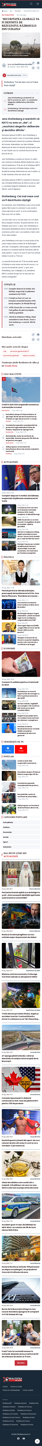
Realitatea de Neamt (9, 1407)
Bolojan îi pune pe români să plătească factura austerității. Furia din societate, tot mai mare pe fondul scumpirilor (28, 548)
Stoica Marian (34, 889)
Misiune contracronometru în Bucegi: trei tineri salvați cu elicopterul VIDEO (19, 975)
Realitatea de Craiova (23, 1421)
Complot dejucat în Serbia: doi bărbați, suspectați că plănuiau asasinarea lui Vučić (22, 291)
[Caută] (31, 4)
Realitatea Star (34, 1403)
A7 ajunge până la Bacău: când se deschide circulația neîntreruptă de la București (20, 1058)
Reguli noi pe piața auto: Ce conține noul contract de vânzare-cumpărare (28, 718)
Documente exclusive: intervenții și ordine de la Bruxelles (28, 605)
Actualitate (18, 11)
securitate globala (11, 355)
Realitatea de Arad (28, 1417)
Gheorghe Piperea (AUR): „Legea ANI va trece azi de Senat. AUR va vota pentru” (28, 628)
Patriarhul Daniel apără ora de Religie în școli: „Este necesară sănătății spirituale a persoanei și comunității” (21, 895)
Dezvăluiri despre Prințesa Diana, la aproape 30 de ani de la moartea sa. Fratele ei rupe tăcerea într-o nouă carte (21, 417)
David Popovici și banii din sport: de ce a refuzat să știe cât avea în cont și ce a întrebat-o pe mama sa (21, 1143)
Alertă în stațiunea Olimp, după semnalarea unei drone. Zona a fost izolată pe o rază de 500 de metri (22, 321)
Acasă (5, 11)
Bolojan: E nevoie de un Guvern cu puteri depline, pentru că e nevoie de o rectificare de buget (28, 641)
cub (4, 351)
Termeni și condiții (16, 1386)
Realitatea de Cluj (8, 1421)
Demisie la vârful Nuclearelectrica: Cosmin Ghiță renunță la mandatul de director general (28, 731)
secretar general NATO (19, 351)
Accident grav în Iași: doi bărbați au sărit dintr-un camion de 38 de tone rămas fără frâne (19, 1227)
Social (8, 421)
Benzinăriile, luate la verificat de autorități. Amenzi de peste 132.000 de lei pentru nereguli (22, 438)
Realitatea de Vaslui (27, 1424)
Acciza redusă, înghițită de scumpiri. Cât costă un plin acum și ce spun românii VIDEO (28, 706)
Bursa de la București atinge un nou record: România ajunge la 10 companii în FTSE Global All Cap (20, 1312)
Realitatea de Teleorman (10, 1424)
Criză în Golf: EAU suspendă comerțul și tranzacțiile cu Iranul (20, 406)
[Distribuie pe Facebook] (38, 63)
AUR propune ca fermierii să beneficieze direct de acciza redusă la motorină (22, 449)
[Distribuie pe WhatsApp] (33, 68)
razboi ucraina (29, 355)
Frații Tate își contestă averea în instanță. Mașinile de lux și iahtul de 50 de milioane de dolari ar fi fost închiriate (20, 1355)
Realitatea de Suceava (24, 1410)
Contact (5, 1386)
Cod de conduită (28, 1390)
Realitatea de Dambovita (28, 1414)
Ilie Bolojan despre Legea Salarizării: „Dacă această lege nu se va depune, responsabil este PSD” (28, 616)
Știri (11, 11)
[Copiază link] (33, 63)
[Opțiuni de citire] (37, 1441)
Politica (9, 454)
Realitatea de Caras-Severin (11, 1417)
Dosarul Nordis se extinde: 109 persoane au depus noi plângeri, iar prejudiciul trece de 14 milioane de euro (20, 1269)
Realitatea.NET (7, 1403)
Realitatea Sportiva (21, 1403)
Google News (11, 365)
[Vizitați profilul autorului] (4, 65)
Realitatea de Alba (23, 64)
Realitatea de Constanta (10, 1414)
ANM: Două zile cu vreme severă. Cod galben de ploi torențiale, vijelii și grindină (23, 310)
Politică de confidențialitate (11, 1390)
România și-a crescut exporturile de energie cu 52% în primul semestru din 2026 (28, 694)
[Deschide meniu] (37, 4)
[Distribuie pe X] (38, 68)
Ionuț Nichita (35, 1052)
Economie (5, 410)
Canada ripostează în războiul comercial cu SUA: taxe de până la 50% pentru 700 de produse (20, 1101)
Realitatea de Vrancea (25, 1407)
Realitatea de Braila (9, 1410)
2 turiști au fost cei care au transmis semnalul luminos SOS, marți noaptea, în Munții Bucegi (22, 301)
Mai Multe (21, 1363)
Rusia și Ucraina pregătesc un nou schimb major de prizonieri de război (19, 936)
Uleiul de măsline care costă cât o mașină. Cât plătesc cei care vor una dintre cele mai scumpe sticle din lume (20, 1185)
